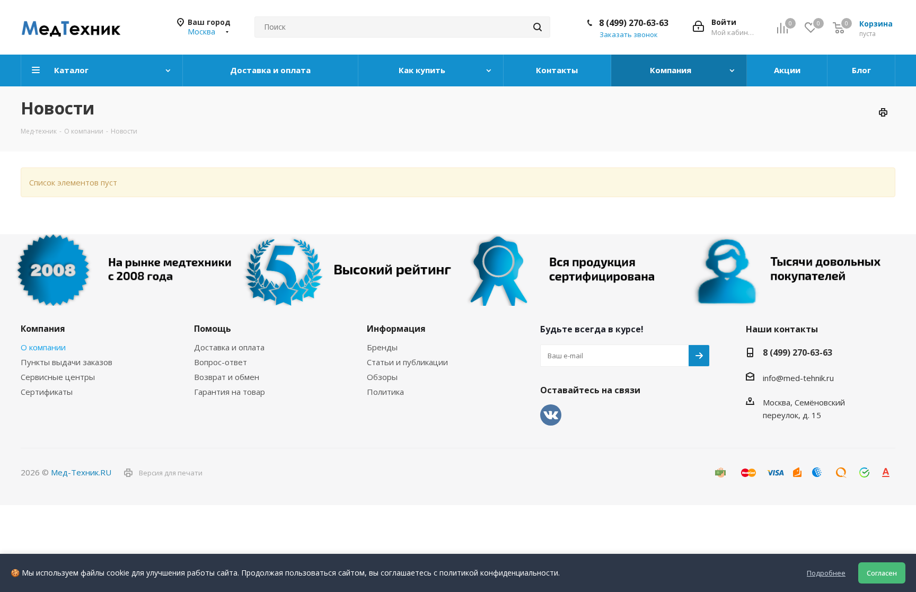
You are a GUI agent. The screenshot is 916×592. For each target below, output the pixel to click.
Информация (396, 328)
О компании (43, 347)
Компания (43, 328)
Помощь (212, 328)
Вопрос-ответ (220, 362)
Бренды (382, 347)
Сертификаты (47, 391)
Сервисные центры (58, 377)
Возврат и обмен (226, 377)
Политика (385, 391)
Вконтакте (550, 415)
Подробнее (826, 573)
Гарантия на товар (229, 391)
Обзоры (382, 377)
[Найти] (537, 27)
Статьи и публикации (407, 362)
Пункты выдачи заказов (66, 362)
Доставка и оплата (229, 347)
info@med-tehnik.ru (798, 378)
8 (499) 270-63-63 (633, 23)
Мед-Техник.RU (81, 472)
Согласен (882, 573)
